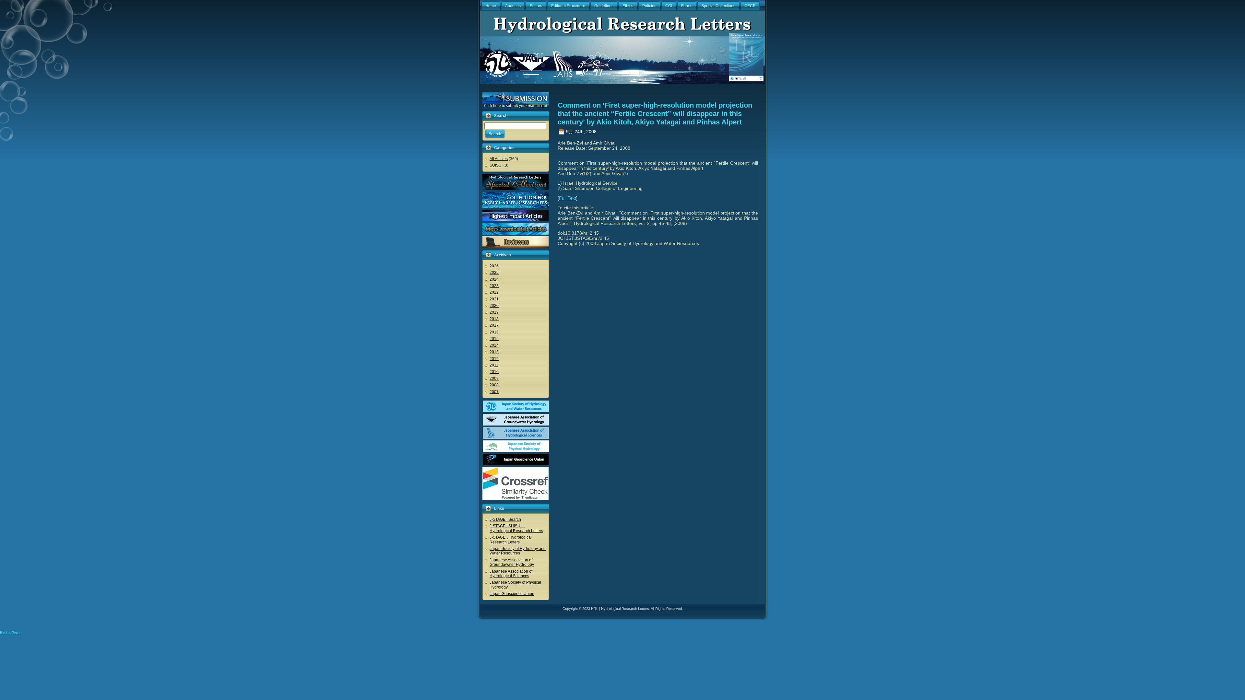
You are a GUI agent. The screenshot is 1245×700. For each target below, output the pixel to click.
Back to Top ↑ (10, 632)
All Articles (499, 159)
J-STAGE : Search (505, 519)
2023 (494, 286)
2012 (494, 358)
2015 (494, 338)
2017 (494, 325)
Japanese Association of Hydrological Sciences (511, 573)
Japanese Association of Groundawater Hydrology (512, 562)
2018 (494, 319)
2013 (494, 352)
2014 (494, 345)
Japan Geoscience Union (512, 593)
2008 (494, 385)
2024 (494, 279)
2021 (494, 299)
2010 (494, 371)
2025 (494, 272)
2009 (494, 378)
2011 (494, 365)
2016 (494, 332)
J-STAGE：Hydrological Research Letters (511, 539)
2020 (494, 305)
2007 (494, 392)
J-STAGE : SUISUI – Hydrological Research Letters (516, 528)
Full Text (567, 198)
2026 (494, 266)
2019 (494, 312)
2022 (494, 292)
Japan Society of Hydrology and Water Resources (518, 550)
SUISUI (496, 165)
